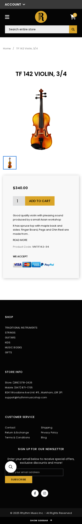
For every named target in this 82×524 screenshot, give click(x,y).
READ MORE (20, 240)
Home (7, 48)
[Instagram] (44, 493)
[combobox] (41, 29)
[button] (11, 467)
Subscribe (18, 479)
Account (13, 4)
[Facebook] (35, 493)
